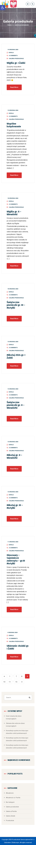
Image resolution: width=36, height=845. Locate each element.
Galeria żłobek (10, 816)
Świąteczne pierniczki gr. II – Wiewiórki (15, 405)
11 (10, 682)
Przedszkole (10, 820)
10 (4, 682)
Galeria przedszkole (16, 58)
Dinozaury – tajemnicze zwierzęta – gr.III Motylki (16, 559)
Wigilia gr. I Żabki (16, 63)
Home (9, 25)
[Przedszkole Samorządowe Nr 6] (10, 4)
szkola (11, 52)
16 (16, 682)
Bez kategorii (10, 802)
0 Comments (13, 55)
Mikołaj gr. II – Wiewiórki (14, 456)
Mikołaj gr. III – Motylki (15, 506)
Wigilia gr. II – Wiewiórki (14, 213)
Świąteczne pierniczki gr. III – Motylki (16, 305)
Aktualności (10, 793)
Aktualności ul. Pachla (13, 797)
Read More (14, 87)
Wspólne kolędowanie (14, 125)
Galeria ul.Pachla (11, 811)
